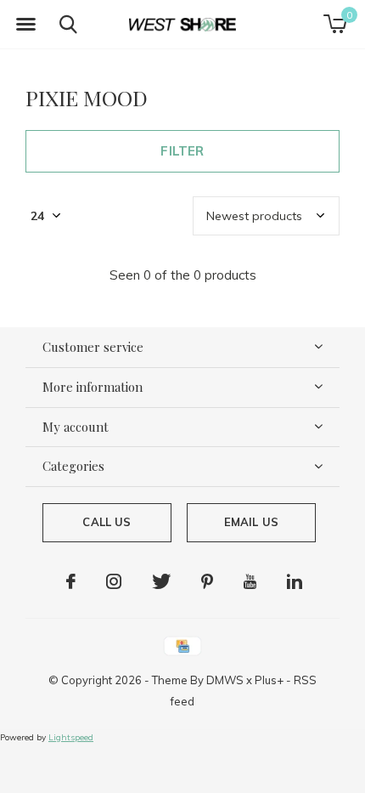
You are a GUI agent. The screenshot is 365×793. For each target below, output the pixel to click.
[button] (25, 24)
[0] (334, 23)
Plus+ (269, 680)
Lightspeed (70, 737)
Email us (251, 522)
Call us (106, 522)
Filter (182, 151)
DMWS (225, 680)
